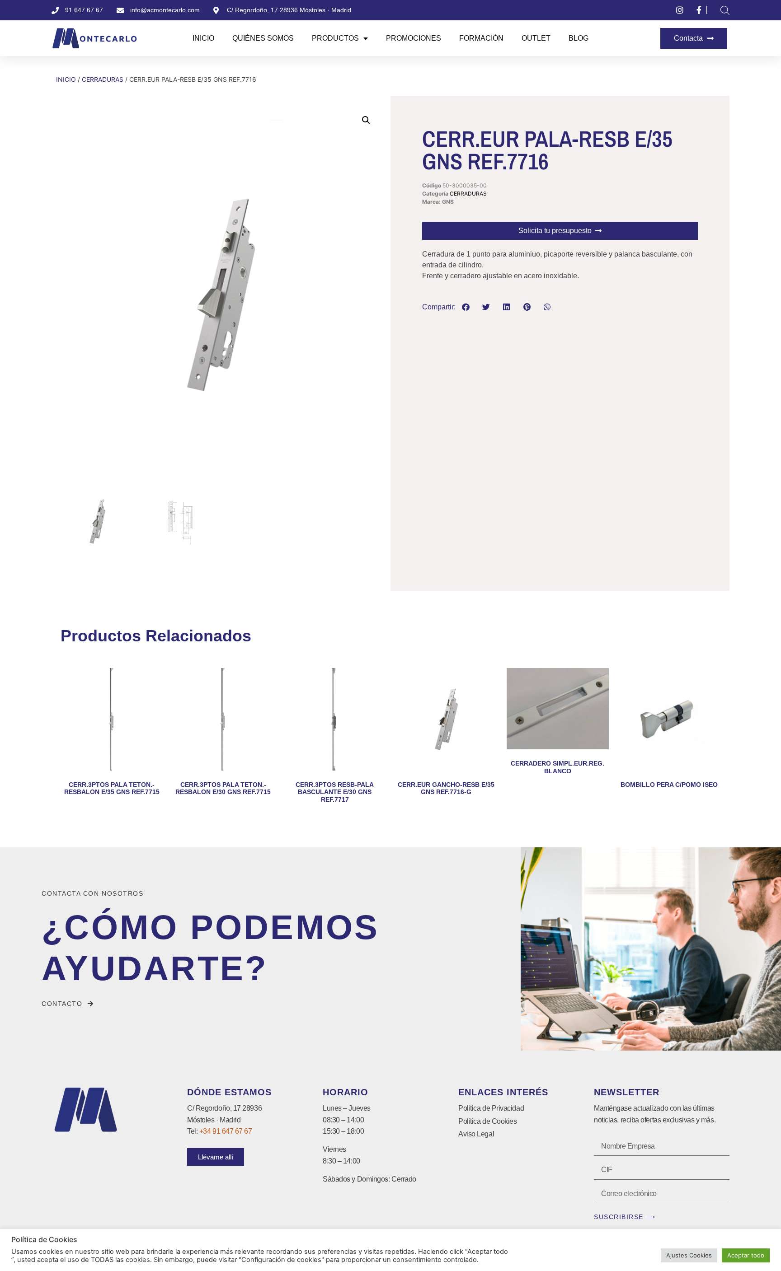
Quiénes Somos (263, 38)
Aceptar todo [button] (745, 1255)
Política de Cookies (487, 1121)
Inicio (203, 38)
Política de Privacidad (491, 1108)
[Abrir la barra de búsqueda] (724, 10)
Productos (335, 38)
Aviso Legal (476, 1134)
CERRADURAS (102, 79)
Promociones (413, 38)
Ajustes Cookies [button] (689, 1255)
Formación (481, 38)
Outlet (536, 38)
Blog (578, 38)
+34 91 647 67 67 (225, 1131)
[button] (366, 120)
